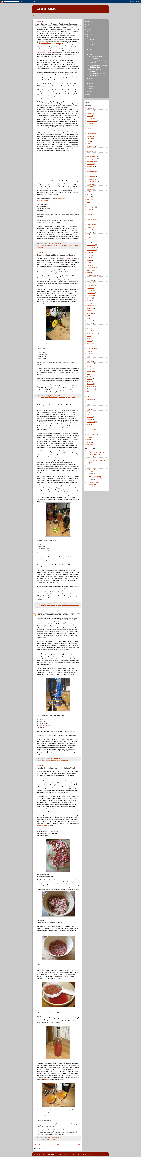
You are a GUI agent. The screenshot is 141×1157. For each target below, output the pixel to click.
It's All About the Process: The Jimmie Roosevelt (57, 24)
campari (89, 212)
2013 (88, 32)
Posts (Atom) (44, 1148)
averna (88, 144)
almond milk (90, 116)
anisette (89, 126)
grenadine (89, 298)
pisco (88, 374)
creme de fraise (91, 245)
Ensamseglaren (92, 484)
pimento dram (90, 364)
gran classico (90, 288)
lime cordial (90, 321)
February (69, 258)
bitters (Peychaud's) (92, 182)
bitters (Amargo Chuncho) (93, 156)
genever (89, 273)
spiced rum (90, 414)
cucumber (89, 252)
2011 (88, 37)
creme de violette (91, 250)
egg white (89, 262)
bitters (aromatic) (91, 161)
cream (88, 242)
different (39, 825)
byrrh (88, 202)
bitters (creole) (90, 169)
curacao (89, 255)
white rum (89, 442)
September (92, 47)
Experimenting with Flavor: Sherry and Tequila (56, 255)
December (91, 39)
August (91, 49)
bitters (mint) (90, 174)
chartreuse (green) (62, 245)
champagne (54, 245)
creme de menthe (91, 247)
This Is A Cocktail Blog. (95, 476)
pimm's (89, 366)
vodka (88, 439)
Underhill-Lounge (94, 482)
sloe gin (89, 412)
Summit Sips (92, 470)
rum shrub (46, 1079)
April (90, 81)
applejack (89, 136)
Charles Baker (90, 217)
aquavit (89, 141)
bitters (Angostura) (45, 245)
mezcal (89, 336)
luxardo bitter (90, 326)
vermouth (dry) (91, 432)
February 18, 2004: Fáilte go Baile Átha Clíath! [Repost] (97, 453)
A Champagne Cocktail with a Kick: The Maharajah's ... (97, 66)
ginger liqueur (90, 285)
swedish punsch (64, 760)
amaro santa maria (92, 121)
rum (88, 391)
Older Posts (78, 1144)
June (90, 54)
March (90, 83)
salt (88, 396)
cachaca (89, 204)
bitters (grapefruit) (91, 171)
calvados (89, 209)
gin (52, 760)
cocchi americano (91, 235)
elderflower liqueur (92, 267)
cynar (88, 257)
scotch (88, 402)
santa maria (90, 399)
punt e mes (89, 379)
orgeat (65, 397)
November (91, 42)
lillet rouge (89, 318)
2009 (88, 94)
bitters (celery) (90, 166)
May (90, 78)
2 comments (57, 243)
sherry (69, 397)
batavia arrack (90, 151)
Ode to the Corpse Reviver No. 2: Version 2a (55, 615)
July (90, 52)
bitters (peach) (90, 179)
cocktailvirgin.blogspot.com (44, 200)
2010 (88, 92)
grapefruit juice (91, 293)
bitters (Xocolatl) (53, 397)
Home (35, 16)
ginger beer (90, 283)
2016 (88, 27)
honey (88, 303)
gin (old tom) (90, 280)
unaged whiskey (91, 427)
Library (41, 16)
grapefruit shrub (91, 295)
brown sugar (90, 199)
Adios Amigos (59, 43)
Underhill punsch (46, 725)
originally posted (62, 198)
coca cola (89, 232)
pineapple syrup (91, 371)
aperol (88, 128)
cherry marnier (91, 224)
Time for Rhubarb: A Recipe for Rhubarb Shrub (56, 768)
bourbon (89, 194)
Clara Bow (91, 471)
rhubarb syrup (90, 386)
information (44, 825)
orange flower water (92, 348)
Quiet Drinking (93, 467)
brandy (88, 197)
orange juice (90, 351)
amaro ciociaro (91, 118)
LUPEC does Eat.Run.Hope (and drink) (97, 461)
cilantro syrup (90, 227)
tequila (73, 397)
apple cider (90, 131)
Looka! (91, 451)
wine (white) (90, 445)
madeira (89, 328)
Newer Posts (37, 1144)
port (88, 376)
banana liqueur (90, 146)
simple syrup (90, 409)
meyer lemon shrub (92, 333)
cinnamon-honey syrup (93, 230)
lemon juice (56, 760)
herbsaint (89, 300)
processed (58, 816)
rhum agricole (90, 389)
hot (54, 816)
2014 (88, 29)
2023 (88, 24)
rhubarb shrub (48, 1139)
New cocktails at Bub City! (95, 478)
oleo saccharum (91, 346)
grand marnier (90, 290)
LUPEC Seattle (93, 459)
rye (88, 394)
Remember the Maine (45, 53)
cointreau (48, 760)
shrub (88, 407)
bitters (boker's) (45, 397)
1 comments (58, 395)
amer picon (90, 123)
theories (76, 672)
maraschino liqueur (92, 331)
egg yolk (89, 265)
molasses (89, 341)
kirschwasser (90, 308)
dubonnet (89, 260)
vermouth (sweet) (91, 434)
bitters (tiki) (90, 187)
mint (88, 338)
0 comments (58, 603)
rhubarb (43, 1139)
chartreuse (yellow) (92, 222)
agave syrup (90, 113)
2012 (88, 34)
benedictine (90, 154)
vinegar (55, 1139)
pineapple (89, 369)
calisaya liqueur (91, 207)
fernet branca (90, 270)
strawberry (89, 419)
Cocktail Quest (46, 8)
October (91, 44)
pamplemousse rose (92, 359)
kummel (89, 310)
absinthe (43, 760)
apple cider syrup (91, 133)
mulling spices (90, 343)
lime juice (61, 397)
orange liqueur (90, 354)
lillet (88, 315)
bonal (88, 192)
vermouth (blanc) (91, 429)
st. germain (90, 417)
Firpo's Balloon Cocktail (45, 43)
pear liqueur (90, 361)
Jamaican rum (90, 305)
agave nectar (90, 111)
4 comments (57, 1137)
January (91, 88)
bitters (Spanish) (91, 184)
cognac (69, 245)
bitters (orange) (91, 176)
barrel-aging (90, 149)
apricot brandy (90, 138)
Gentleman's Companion (68, 605)
